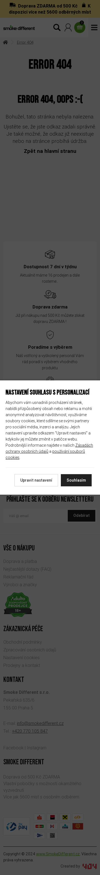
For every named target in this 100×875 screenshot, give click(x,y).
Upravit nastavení (36, 480)
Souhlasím (76, 480)
